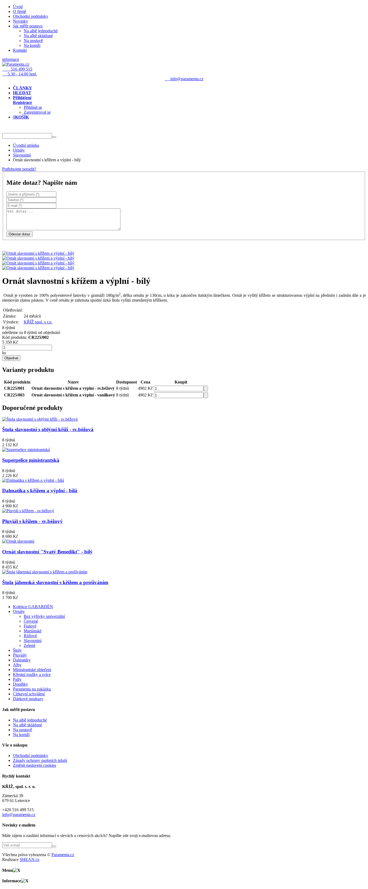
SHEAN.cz (29, 859)
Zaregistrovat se (37, 112)
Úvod (18, 6)
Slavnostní (22, 155)
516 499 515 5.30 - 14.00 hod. (19, 71)
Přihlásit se (33, 107)
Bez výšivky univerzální (44, 616)
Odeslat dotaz (19, 234)
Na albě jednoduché (41, 31)
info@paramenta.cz (18, 814)
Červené (31, 621)
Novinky (20, 21)
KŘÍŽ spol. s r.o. (38, 322)
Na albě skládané (38, 35)
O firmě (19, 11)
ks (4, 352)
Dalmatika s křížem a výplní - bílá (39, 490)
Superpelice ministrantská (30, 460)
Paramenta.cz (62, 854)
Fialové (30, 626)
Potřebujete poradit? (19, 169)
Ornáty (19, 150)
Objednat (11, 358)
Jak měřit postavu (28, 26)
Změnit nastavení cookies (34, 765)
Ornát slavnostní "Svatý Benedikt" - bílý (47, 552)
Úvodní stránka (26, 145)
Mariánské (32, 631)
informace (10, 59)
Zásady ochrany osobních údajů (40, 760)
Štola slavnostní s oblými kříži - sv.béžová (47, 429)
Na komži (32, 45)
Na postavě (33, 40)
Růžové (30, 635)
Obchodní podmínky (30, 16)
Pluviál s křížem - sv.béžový (32, 521)
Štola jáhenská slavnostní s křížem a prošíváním (55, 582)
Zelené (29, 645)
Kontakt (20, 50)
